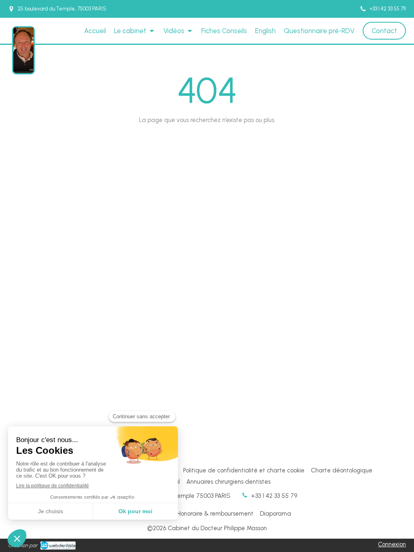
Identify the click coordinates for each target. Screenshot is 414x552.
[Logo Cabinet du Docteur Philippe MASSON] (23, 69)
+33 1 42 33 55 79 (274, 495)
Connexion (392, 544)
